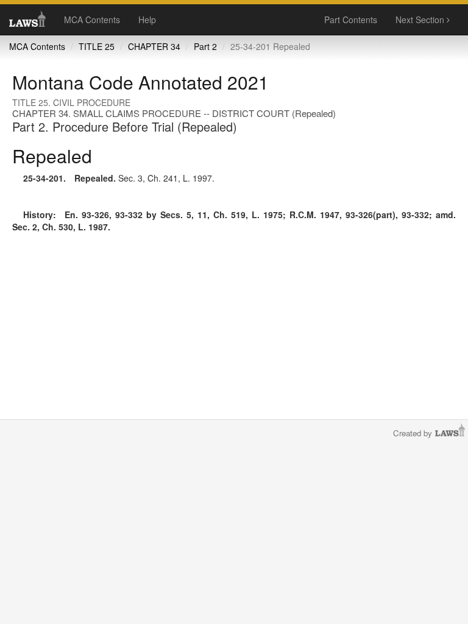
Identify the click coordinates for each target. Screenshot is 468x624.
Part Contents (350, 19)
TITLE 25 (97, 46)
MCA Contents (92, 19)
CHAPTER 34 (154, 46)
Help (147, 19)
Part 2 (205, 46)
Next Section (421, 19)
